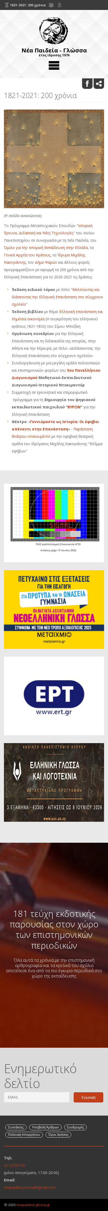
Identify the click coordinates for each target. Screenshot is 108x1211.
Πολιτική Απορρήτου (24, 1134)
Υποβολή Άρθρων (45, 1127)
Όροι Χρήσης (58, 1134)
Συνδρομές (75, 1127)
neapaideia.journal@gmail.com (30, 1187)
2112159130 (14, 1165)
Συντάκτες (16, 1127)
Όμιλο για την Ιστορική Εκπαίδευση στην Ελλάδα (46, 247)
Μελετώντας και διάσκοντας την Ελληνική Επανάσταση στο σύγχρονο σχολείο (57, 297)
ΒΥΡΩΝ (74, 406)
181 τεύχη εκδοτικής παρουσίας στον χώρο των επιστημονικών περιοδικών (54, 929)
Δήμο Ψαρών (46, 262)
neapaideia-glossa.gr (33, 1204)
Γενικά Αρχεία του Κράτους (27, 254)
